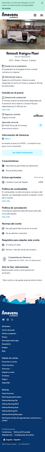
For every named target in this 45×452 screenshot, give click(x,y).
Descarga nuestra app (10, 341)
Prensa (4, 337)
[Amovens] (10, 15)
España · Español (13, 439)
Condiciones (7, 432)
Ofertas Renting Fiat (10, 400)
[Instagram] (7, 319)
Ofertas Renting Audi (10, 407)
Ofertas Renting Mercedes (12, 414)
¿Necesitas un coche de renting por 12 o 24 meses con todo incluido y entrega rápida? (18, 5)
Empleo (5, 348)
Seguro (4, 379)
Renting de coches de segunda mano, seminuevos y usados (21, 419)
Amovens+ (6, 369)
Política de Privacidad (22, 432)
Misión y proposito (9, 334)
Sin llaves (5, 376)
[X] (12, 319)
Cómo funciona (8, 365)
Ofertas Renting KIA (9, 411)
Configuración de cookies (24, 435)
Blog (3, 351)
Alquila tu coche (8, 372)
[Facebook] (3, 319)
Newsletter (6, 344)
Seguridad (6, 383)
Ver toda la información (22, 152)
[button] (42, 5)
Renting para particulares (11, 397)
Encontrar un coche (9, 362)
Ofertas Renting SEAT (10, 404)
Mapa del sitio (7, 435)
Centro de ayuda (8, 330)
